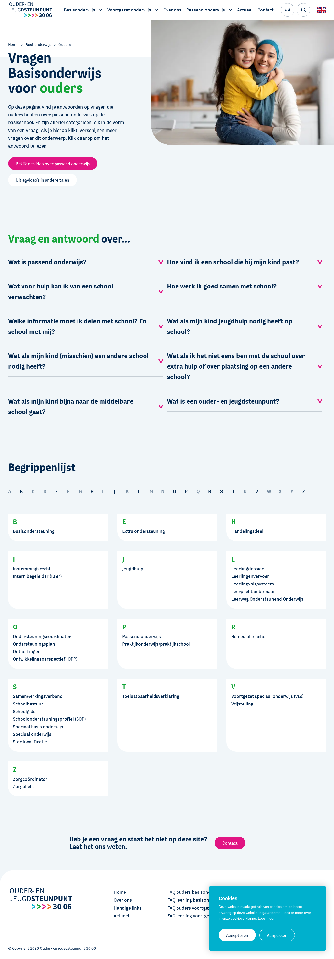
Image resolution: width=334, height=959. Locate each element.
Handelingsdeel (247, 531)
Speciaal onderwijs (32, 734)
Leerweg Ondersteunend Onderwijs (267, 599)
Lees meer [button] (266, 918)
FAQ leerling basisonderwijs (195, 900)
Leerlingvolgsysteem (252, 584)
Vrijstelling (242, 704)
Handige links (128, 908)
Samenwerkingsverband (38, 696)
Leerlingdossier (247, 569)
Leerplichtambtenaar (253, 591)
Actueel (121, 916)
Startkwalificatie (30, 742)
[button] (85, 262)
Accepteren (237, 935)
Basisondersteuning (34, 531)
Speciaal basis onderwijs (38, 726)
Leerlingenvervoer (250, 576)
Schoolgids (24, 711)
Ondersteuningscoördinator (42, 636)
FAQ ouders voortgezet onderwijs (201, 908)
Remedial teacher (249, 636)
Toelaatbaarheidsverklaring (150, 696)
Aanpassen (277, 935)
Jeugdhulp (132, 569)
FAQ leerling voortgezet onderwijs (201, 916)
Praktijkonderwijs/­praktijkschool (156, 644)
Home (120, 892)
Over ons (123, 900)
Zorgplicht (23, 786)
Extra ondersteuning (143, 531)
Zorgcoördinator (30, 779)
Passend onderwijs (141, 636)
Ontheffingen (27, 651)
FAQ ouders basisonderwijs (195, 892)
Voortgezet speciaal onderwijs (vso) (267, 696)
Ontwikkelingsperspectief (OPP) (45, 659)
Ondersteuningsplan (34, 644)
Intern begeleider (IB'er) (37, 576)
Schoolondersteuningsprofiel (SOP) (49, 719)
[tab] (85, 262)
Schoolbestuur (28, 704)
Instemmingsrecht (32, 569)
